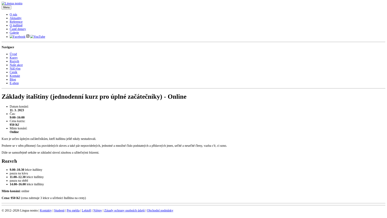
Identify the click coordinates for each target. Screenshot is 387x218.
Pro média (73, 210)
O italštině (16, 25)
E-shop (14, 83)
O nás (13, 14)
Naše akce (16, 65)
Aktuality (16, 18)
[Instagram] (27, 36)
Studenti (59, 210)
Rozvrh (14, 61)
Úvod (13, 54)
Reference (16, 21)
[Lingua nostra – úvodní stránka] (12, 3)
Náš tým (15, 68)
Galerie (14, 32)
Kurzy (14, 57)
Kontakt (15, 76)
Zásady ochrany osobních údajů (124, 210)
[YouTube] (37, 36)
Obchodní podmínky (160, 210)
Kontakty (46, 210)
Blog (13, 79)
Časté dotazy (18, 29)
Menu (6, 7)
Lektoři (86, 210)
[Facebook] (17, 36)
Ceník (13, 72)
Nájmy (97, 210)
